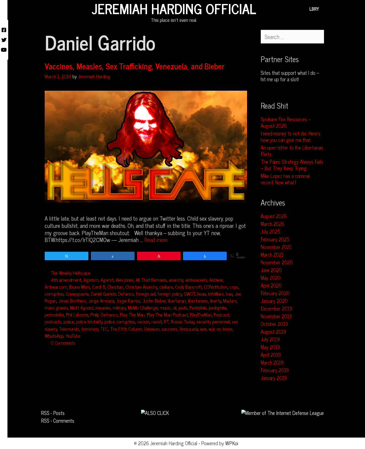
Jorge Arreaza (101, 300)
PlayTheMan (201, 314)
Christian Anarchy (141, 286)
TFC (104, 328)
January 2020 (274, 301)
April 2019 (271, 355)
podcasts (53, 321)
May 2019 (270, 347)
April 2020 (271, 285)
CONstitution (216, 286)
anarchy (176, 280)
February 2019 (275, 370)
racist (156, 321)
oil (175, 307)
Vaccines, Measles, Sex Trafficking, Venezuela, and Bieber (134, 65)
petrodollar (54, 314)
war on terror (221, 328)
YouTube (73, 335)
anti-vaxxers (196, 280)
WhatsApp (54, 335)
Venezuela (189, 328)
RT (166, 321)
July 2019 (270, 339)
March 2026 (272, 224)
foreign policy (169, 293)
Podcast (221, 314)
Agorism (91, 280)
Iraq (229, 293)
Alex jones (125, 280)
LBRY (314, 8)
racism (143, 321)
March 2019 (272, 362)
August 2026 (274, 216)
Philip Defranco (104, 314)
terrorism (89, 328)
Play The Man (132, 314)
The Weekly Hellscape (70, 273)
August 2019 (273, 331)
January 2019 (274, 378)
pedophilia (218, 307)
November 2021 (276, 247)
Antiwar (216, 280)
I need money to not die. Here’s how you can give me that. (290, 136)
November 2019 (276, 316)
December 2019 (276, 308)
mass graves (56, 307)
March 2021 (272, 254)
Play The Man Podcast (167, 314)
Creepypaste (77, 293)
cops (234, 286)
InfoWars (216, 293)
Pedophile (198, 307)
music (165, 307)
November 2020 (276, 262)
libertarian (177, 300)
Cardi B (98, 286)
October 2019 (274, 324)
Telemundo (69, 328)
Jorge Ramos (128, 300)
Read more (156, 239)
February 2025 (275, 239)
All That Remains (151, 280)
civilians (166, 286)
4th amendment (66, 280)
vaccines (170, 328)
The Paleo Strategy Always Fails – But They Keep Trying (292, 165)
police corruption (120, 321)
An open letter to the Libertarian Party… (292, 150)
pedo (183, 307)
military (119, 307)
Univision (152, 328)
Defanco (126, 293)
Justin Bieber (154, 300)
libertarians (198, 300)
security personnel (213, 321)
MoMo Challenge (143, 307)
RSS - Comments (57, 420)
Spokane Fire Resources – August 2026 (286, 122)
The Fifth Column (126, 328)
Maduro (230, 300)
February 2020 (275, 293)
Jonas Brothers (72, 300)
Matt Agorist (82, 307)
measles (103, 307)
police (69, 321)
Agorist (107, 280)
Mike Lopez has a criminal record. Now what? (285, 179)
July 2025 (270, 231)
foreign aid (145, 293)
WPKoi (231, 443)
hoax (201, 293)
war (203, 328)
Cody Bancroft (188, 286)
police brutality (89, 321)
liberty (215, 300)
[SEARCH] (326, 8)
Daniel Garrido (103, 293)
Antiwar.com (56, 286)
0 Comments (63, 342)
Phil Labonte (77, 314)
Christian (115, 286)
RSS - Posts (53, 413)
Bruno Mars (79, 286)
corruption (54, 293)
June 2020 (271, 270)
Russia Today (182, 321)
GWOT (189, 293)
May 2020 (271, 278)
